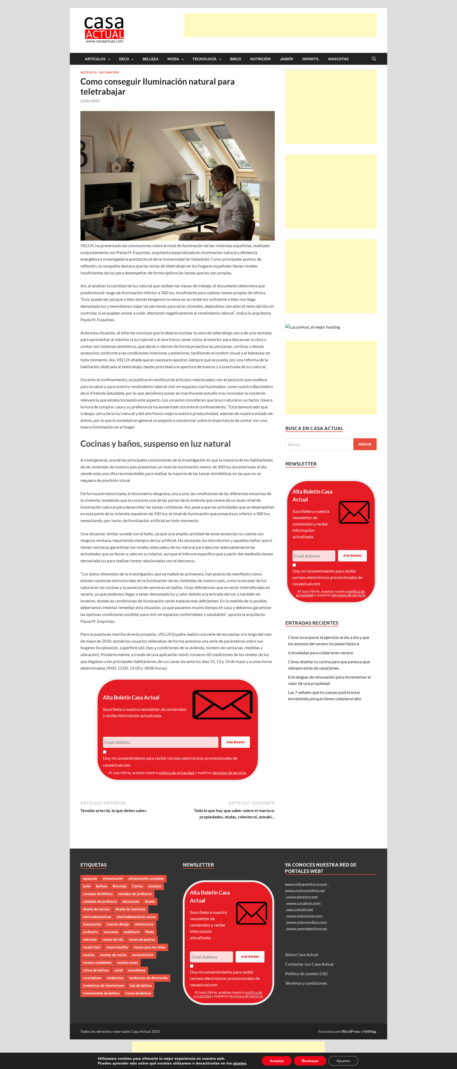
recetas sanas (127, 962)
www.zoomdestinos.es (306, 928)
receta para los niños (150, 947)
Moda (173, 59)
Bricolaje (119, 886)
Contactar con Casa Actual (309, 963)
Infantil (310, 59)
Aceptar (272, 1060)
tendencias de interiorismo (103, 985)
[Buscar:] (331, 444)
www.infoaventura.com (306, 884)
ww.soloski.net (299, 909)
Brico (235, 59)
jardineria (90, 932)
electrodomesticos (97, 917)
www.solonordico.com (306, 922)
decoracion (130, 901)
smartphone (92, 978)
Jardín (286, 59)
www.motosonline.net (305, 890)
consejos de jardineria (135, 894)
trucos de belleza (138, 993)
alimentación (113, 878)
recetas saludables (97, 962)
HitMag (369, 1031)
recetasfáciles (143, 955)
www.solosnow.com (304, 915)
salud (118, 970)
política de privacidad (176, 772)
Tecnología (205, 59)
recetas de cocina (113, 955)
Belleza (150, 59)
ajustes (236, 1063)
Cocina (137, 886)
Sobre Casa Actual (301, 954)
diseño (150, 901)
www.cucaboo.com (303, 903)
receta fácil (91, 947)
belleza (101, 886)
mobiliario (132, 932)
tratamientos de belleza (101, 993)
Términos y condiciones (306, 982)
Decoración (108, 72)
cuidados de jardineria (100, 901)
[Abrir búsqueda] (374, 59)
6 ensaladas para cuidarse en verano (320, 652)
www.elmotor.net (302, 896)
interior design (118, 924)
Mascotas (338, 59)
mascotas (111, 932)
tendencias (115, 978)
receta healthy (117, 947)
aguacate (90, 878)
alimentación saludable (146, 878)
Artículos (95, 59)
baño (86, 886)
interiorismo (144, 924)
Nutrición (260, 59)
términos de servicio (229, 772)
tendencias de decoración (148, 978)
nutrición (90, 939)
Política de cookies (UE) (306, 973)
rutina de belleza (96, 970)
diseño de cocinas (96, 909)
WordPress (350, 1031)
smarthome (136, 970)
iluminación (92, 924)
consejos (154, 886)
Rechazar (305, 1060)
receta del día (112, 939)
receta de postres (142, 939)
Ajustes (337, 1060)
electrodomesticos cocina (136, 917)
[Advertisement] (280, 25)
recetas (88, 955)
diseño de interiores (130, 909)
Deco (124, 59)
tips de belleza (141, 985)
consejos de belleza (98, 894)
